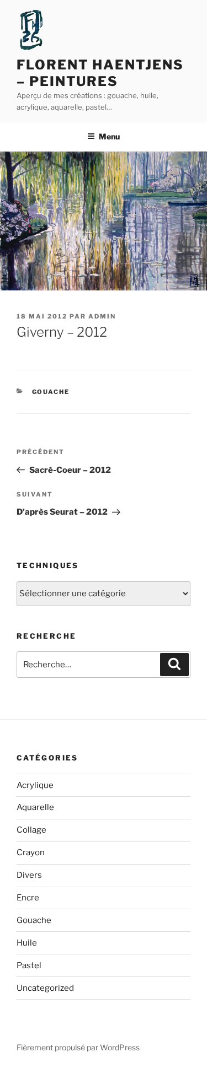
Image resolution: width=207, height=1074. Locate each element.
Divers (29, 875)
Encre (28, 898)
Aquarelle (35, 807)
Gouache (51, 392)
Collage (31, 830)
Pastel (29, 965)
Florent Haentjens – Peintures (100, 73)
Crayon (31, 852)
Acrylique (35, 785)
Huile (27, 943)
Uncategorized (45, 988)
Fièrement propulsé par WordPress (78, 1047)
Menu (109, 136)
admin (102, 316)
